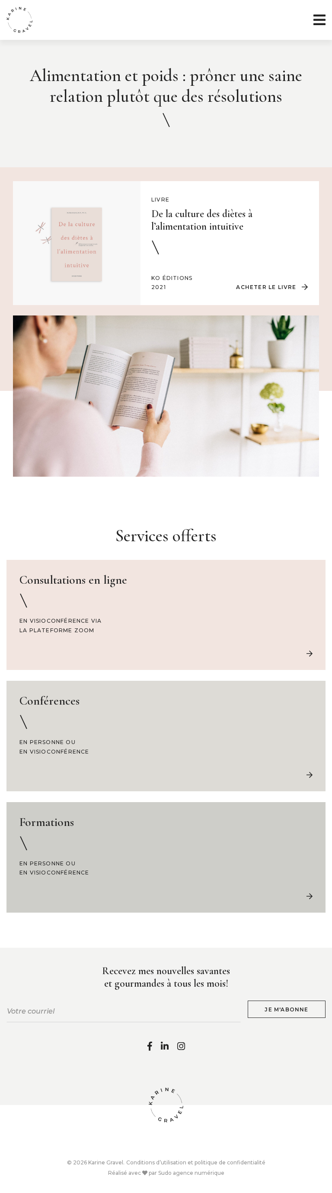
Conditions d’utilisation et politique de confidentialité (195, 1162)
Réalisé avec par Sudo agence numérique (166, 1173)
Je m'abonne (286, 1009)
